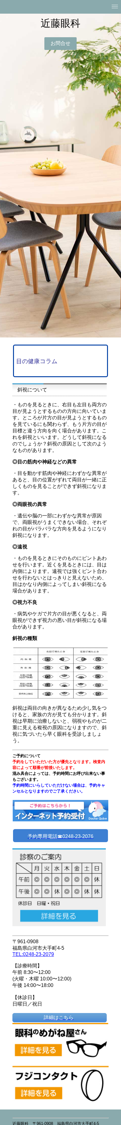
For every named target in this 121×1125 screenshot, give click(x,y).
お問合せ (60, 43)
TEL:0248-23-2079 (33, 954)
